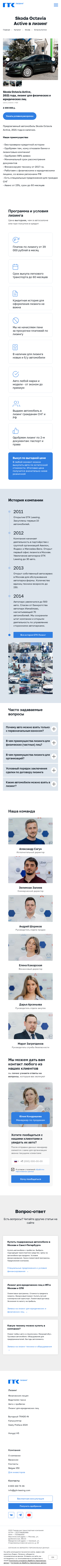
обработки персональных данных (30, 1170)
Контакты (13, 1464)
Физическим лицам (18, 1395)
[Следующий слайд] (53, 59)
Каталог (17, 30)
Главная (6, 30)
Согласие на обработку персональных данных (28, 1548)
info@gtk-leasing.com (19, 1490)
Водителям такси (17, 1400)
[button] (19, 116)
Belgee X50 (14, 1468)
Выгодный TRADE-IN (18, 1416)
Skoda (27, 30)
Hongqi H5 (13, 1433)
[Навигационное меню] (56, 5)
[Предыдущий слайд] (7, 59)
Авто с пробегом (16, 1404)
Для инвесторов (16, 1472)
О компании (14, 1455)
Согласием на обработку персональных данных (28, 1563)
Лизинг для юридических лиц (23, 1408)
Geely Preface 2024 (18, 1425)
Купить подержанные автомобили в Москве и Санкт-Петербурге (28, 1243)
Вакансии (13, 1459)
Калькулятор (14, 1420)
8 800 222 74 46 (16, 1486)
